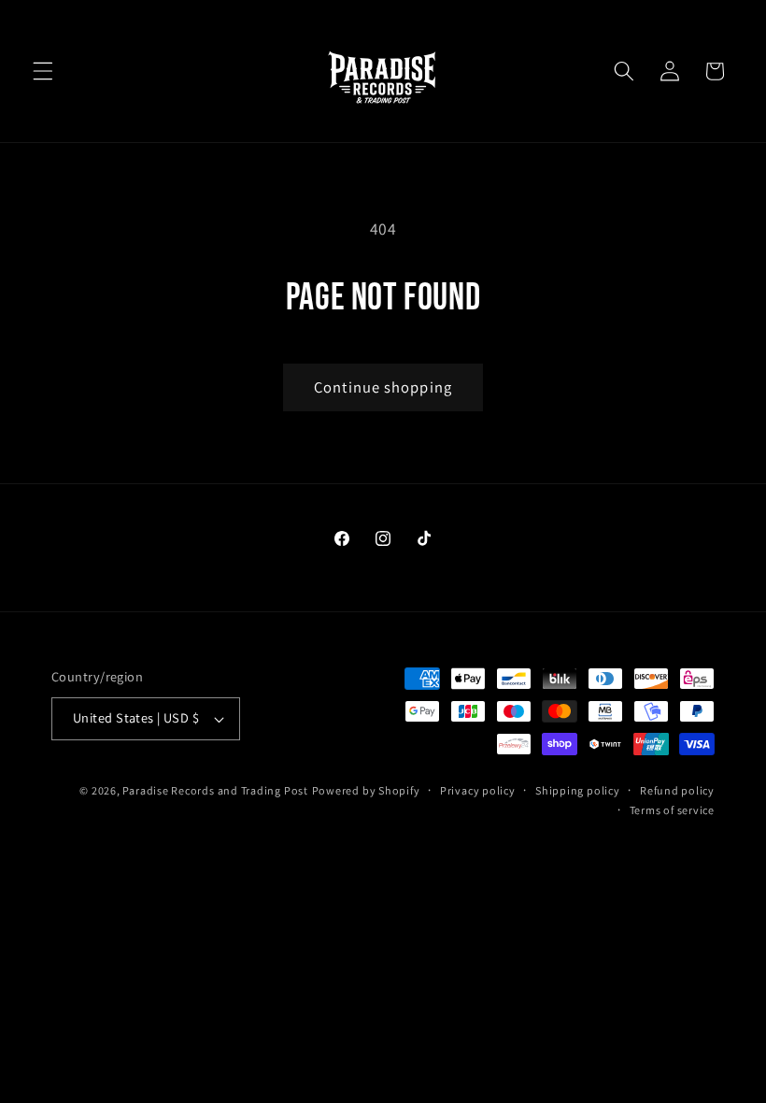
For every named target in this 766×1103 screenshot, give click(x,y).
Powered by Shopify (366, 790)
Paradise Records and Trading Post (214, 790)
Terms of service (672, 810)
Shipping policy (577, 790)
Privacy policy (478, 790)
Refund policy (677, 790)
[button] (43, 71)
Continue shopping (383, 387)
